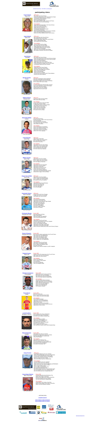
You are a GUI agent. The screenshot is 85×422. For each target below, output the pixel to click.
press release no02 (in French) (42, 401)
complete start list (42, 397)
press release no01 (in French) (42, 399)
